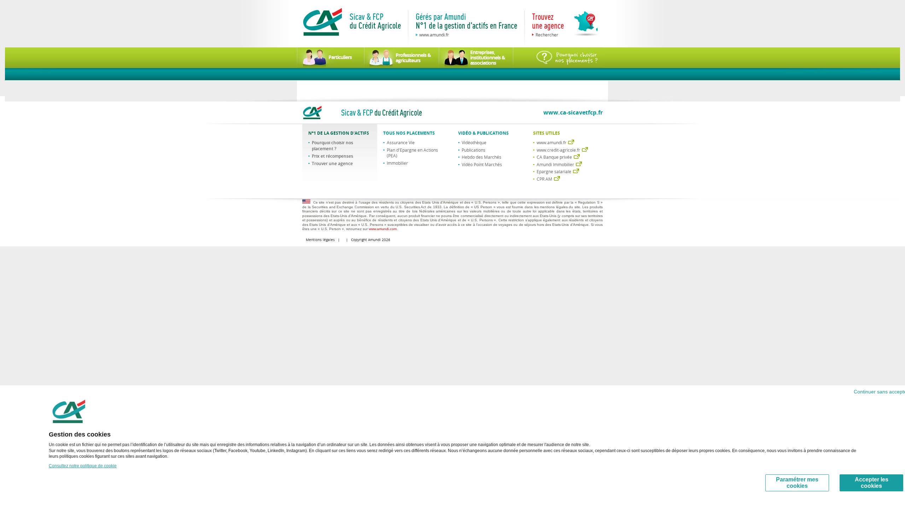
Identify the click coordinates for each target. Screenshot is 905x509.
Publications (473, 150)
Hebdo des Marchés (481, 157)
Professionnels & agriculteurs (413, 58)
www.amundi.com (383, 229)
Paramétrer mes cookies (797, 482)
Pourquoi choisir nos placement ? (332, 146)
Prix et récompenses (332, 156)
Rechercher (547, 34)
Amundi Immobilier (555, 164)
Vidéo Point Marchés (482, 164)
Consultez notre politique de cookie (83, 465)
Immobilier (397, 163)
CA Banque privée (554, 157)
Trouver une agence (332, 163)
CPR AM (544, 179)
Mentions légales (320, 240)
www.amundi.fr (434, 34)
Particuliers (340, 57)
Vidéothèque (474, 142)
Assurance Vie (401, 142)
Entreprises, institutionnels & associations (487, 57)
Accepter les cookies (871, 482)
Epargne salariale (554, 171)
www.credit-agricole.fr (558, 150)
